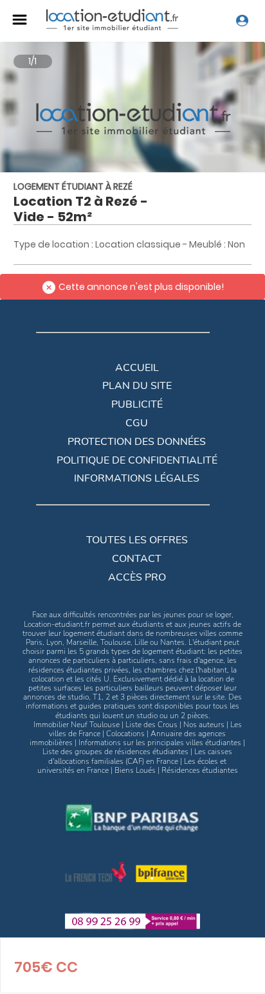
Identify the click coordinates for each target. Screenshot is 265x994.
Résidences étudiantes (199, 770)
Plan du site (137, 386)
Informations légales (136, 478)
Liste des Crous (151, 724)
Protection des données (137, 442)
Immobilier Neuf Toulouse (76, 724)
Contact (136, 559)
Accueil (137, 368)
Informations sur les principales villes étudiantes (159, 742)
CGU (136, 423)
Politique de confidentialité (137, 460)
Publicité (137, 404)
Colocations (125, 733)
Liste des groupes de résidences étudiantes (115, 751)
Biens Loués (135, 770)
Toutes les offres (137, 540)
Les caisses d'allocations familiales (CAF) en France (140, 756)
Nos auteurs (203, 724)
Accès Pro (137, 577)
